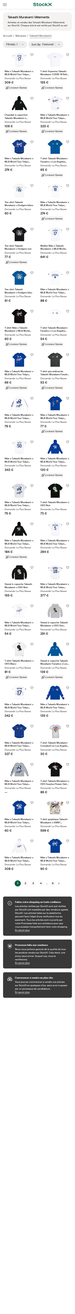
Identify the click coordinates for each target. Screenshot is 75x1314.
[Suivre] (32, 55)
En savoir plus (41, 930)
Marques (20, 35)
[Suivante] (59, 883)
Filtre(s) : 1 (13, 44)
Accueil (7, 35)
